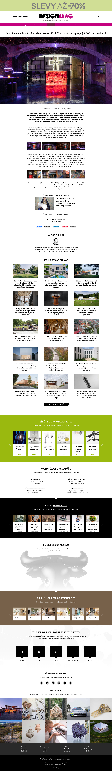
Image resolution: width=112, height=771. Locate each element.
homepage (23, 25)
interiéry (25, 16)
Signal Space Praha (77, 488)
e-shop (15, 16)
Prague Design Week (69, 632)
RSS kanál (66, 747)
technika (74, 25)
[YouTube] (64, 683)
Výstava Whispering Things (76, 479)
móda (67, 25)
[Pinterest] (58, 683)
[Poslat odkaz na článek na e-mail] (73, 226)
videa (20, 16)
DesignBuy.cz (65, 421)
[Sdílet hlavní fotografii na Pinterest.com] (65, 226)
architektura (41, 25)
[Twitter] (53, 683)
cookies (70, 763)
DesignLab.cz (59, 768)
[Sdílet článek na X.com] (47, 226)
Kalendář (67, 749)
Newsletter (66, 751)
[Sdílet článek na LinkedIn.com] (56, 226)
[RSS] (70, 683)
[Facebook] (41, 683)
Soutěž (88, 747)
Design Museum (60, 545)
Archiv (45, 751)
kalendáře (65, 468)
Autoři (45, 749)
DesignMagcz (60, 694)
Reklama (24, 749)
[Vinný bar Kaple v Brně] (56, 70)
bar (61, 214)
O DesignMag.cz (45, 747)
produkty (59, 25)
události (32, 25)
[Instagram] (47, 683)
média (82, 25)
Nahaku (66, 214)
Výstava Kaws (35, 479)
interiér (51, 25)
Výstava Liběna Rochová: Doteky (35, 488)
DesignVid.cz (60, 505)
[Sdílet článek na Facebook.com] (39, 226)
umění (89, 25)
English (88, 751)
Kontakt (24, 747)
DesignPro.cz (67, 598)
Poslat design (88, 749)
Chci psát (24, 751)
